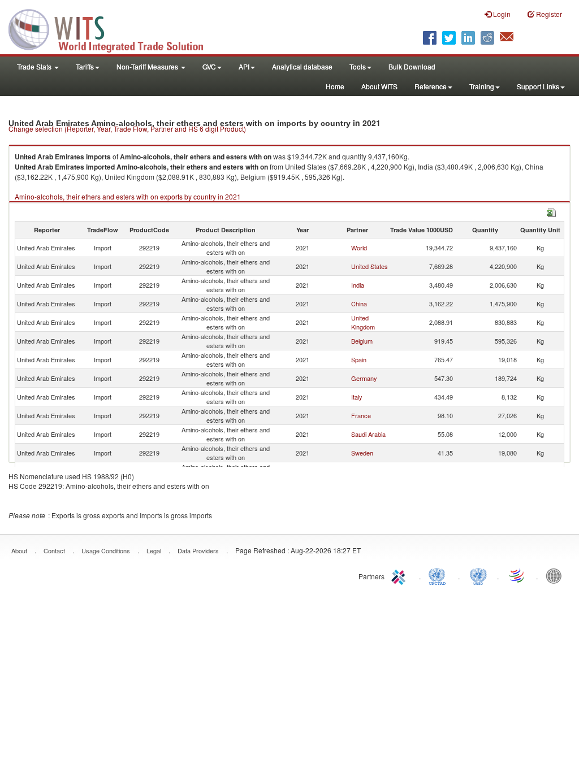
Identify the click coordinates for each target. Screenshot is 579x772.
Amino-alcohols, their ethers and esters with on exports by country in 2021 (128, 196)
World (359, 247)
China (359, 303)
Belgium (362, 340)
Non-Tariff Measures (148, 66)
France (361, 415)
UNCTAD (439, 575)
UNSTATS (478, 575)
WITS (113, 28)
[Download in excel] (551, 211)
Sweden (362, 452)
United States (369, 266)
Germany (364, 378)
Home (335, 86)
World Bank (556, 575)
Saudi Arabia (368, 434)
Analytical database (302, 66)
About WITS (379, 86)
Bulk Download (411, 66)
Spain (358, 359)
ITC (400, 575)
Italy (356, 396)
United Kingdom (363, 322)
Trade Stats (35, 66)
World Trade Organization (517, 575)
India (357, 284)
